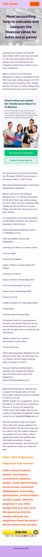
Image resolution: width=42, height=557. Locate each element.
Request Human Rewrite (21, 160)
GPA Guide (10, 4)
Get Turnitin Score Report (21, 153)
